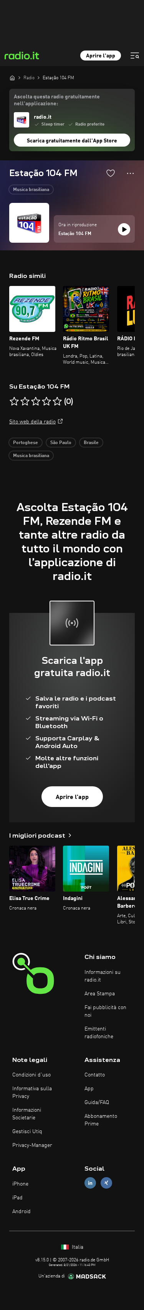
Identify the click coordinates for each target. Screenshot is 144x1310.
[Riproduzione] (124, 229)
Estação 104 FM (74, 234)
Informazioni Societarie (26, 1114)
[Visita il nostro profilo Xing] (106, 1183)
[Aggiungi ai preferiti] (110, 173)
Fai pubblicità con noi (105, 1011)
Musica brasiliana (31, 190)
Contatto (94, 1075)
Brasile (91, 443)
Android (21, 1211)
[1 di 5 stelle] (14, 401)
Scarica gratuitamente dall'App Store (72, 141)
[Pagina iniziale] (12, 78)
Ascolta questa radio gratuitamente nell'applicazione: (57, 100)
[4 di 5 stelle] (46, 401)
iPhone (20, 1184)
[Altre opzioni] (130, 173)
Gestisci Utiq (27, 1131)
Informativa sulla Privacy (32, 1092)
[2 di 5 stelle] (25, 401)
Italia (76, 1247)
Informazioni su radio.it (102, 976)
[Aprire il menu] (134, 55)
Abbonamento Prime (100, 1120)
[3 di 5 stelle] (35, 401)
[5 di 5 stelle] (57, 401)
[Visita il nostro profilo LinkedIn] (90, 1183)
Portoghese (25, 443)
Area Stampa (99, 993)
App (89, 1088)
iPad (17, 1198)
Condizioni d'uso (31, 1075)
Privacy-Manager (32, 1145)
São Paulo (60, 443)
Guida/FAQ (96, 1102)
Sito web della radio (32, 422)
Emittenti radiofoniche (98, 1032)
